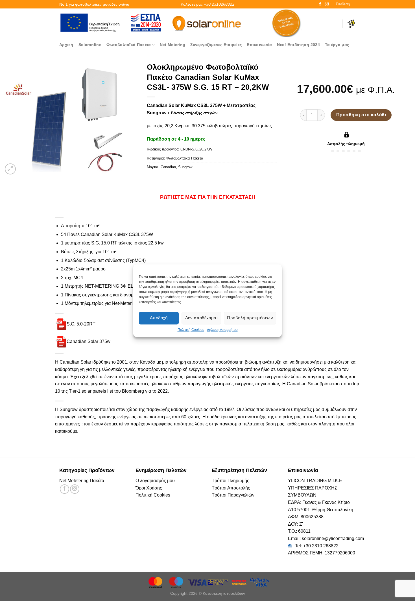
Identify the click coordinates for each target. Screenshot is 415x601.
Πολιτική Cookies (191, 330)
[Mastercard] (155, 582)
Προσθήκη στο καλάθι (361, 114)
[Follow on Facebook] (320, 4)
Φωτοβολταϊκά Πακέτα (128, 44)
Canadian (168, 167)
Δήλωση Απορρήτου (222, 330)
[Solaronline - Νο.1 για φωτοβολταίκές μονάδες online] (207, 22)
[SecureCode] (239, 582)
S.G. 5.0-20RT (81, 324)
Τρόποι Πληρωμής (230, 480)
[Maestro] (176, 582)
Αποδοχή (159, 317)
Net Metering (172, 44)
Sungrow (185, 167)
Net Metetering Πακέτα (81, 480)
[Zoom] (10, 168)
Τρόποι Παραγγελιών (233, 495)
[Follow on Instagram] (327, 4)
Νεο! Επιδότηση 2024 (298, 44)
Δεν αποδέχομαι (201, 317)
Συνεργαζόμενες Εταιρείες (216, 44)
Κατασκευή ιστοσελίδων (224, 593)
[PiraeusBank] (218, 582)
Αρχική (66, 44)
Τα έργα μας (337, 44)
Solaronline (89, 44)
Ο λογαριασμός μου (155, 480)
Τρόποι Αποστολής (231, 488)
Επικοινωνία (259, 44)
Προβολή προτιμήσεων (250, 317)
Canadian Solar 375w (88, 341)
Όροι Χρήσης (149, 488)
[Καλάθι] (351, 23)
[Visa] (197, 582)
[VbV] (260, 582)
